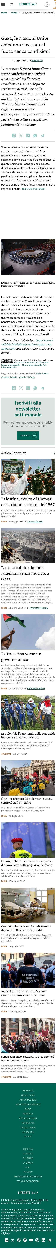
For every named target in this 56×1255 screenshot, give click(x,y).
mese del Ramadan (33, 189)
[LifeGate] (28, 4)
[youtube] (31, 1240)
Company (28, 1149)
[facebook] (6, 1240)
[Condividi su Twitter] (21, 135)
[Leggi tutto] (53, 453)
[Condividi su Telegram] (42, 135)
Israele (13, 377)
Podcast (28, 1113)
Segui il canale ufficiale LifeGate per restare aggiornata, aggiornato (27, 344)
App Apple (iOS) (28, 1100)
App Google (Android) (28, 1104)
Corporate (28, 1123)
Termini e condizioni (28, 1181)
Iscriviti (25, 435)
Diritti (4, 607)
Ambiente (6, 753)
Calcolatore (28, 1127)
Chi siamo (28, 1158)
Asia (38, 373)
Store (15, 4)
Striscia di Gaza (26, 377)
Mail (28, 1167)
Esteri (4, 521)
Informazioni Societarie (28, 1176)
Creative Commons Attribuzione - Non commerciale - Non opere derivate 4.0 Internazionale (25, 365)
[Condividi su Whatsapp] (35, 135)
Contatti (28, 1153)
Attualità (28, 1090)
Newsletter (28, 1095)
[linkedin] (43, 1240)
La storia (28, 1162)
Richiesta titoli (28, 1118)
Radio (28, 1109)
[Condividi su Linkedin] (28, 135)
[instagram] (37, 1240)
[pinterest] (19, 1240)
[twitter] (12, 1240)
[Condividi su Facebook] (14, 135)
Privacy (28, 1172)
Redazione (37, 60)
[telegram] (49, 1240)
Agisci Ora (28, 1132)
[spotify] (25, 1240)
